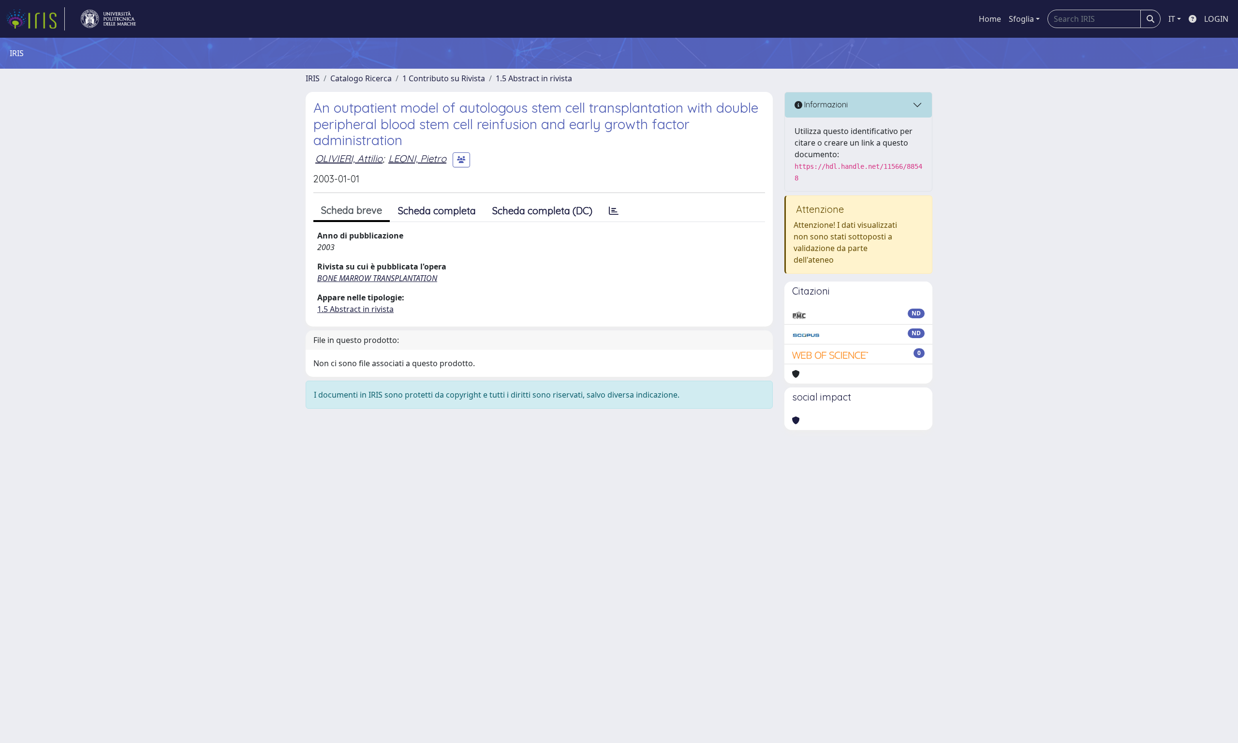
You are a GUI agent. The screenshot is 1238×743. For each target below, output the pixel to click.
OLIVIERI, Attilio (349, 158)
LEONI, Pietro (417, 158)
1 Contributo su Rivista (443, 78)
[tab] (614, 211)
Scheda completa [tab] (437, 211)
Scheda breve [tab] (351, 210)
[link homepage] (35, 18)
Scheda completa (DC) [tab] (542, 211)
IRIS (313, 78)
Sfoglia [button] (1021, 19)
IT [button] (1171, 19)
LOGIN (1216, 19)
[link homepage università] (108, 18)
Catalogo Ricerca (361, 78)
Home (990, 19)
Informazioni (825, 104)
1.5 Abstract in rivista (534, 78)
